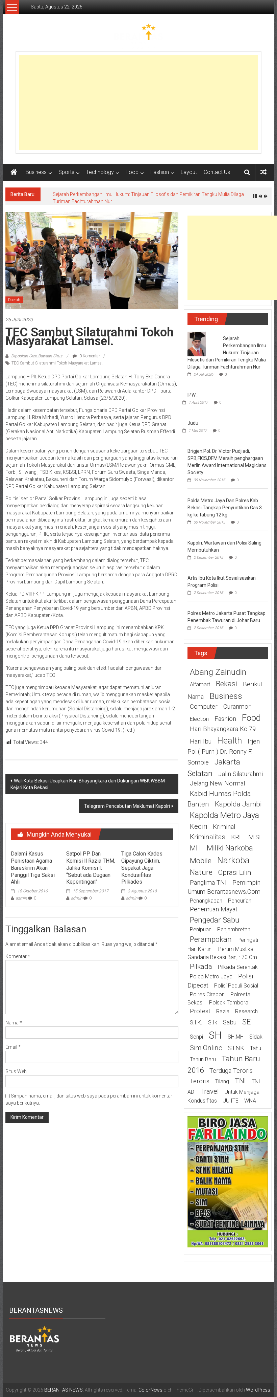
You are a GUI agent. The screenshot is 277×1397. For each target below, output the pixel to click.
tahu (255, 1048)
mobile (200, 860)
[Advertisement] (138, 102)
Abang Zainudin (218, 672)
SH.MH (236, 1037)
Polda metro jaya (211, 976)
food (251, 718)
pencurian (239, 900)
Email (13, 1047)
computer (204, 706)
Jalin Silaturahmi (240, 774)
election (199, 719)
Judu (192, 423)
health (229, 740)
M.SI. (255, 837)
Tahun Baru (203, 1059)
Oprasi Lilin (234, 872)
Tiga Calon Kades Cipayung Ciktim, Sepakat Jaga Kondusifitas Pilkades (141, 867)
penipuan (200, 929)
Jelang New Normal (217, 783)
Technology (100, 172)
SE (246, 1021)
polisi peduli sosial (236, 985)
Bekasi (226, 683)
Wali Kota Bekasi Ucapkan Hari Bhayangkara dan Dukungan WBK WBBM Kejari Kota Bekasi (87, 784)
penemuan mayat (213, 909)
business (225, 696)
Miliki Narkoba (230, 847)
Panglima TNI (208, 882)
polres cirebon (207, 994)
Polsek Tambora (228, 1002)
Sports (66, 172)
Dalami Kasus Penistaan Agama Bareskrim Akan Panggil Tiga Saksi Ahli (33, 867)
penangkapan (206, 900)
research (246, 1011)
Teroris (199, 1081)
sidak (255, 1037)
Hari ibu (200, 741)
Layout (189, 172)
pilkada (201, 966)
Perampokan (211, 939)
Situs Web (16, 1071)
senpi (196, 1037)
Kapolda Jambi (238, 804)
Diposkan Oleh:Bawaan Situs (36, 356)
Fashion (159, 172)
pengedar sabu (215, 919)
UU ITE (230, 1100)
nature (201, 872)
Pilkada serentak (238, 967)
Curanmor (237, 706)
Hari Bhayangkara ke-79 (223, 729)
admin (21, 898)
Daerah (14, 299)
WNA (250, 1100)
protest (200, 1011)
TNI (240, 1081)
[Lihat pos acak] (263, 172)
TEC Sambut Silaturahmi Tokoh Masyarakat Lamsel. (57, 363)
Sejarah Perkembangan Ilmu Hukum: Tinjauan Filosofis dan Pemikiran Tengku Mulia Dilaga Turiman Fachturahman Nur (226, 353)
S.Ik (212, 1022)
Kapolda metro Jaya (224, 815)
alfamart (200, 684)
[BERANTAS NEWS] (13, 172)
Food (132, 172)
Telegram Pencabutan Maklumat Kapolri (127, 806)
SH (215, 1035)
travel (209, 1091)
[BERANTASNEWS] (34, 1338)
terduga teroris (231, 1070)
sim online (206, 1048)
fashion (225, 719)
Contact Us (217, 172)
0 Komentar (89, 356)
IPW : (192, 395)
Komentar (17, 956)
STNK (236, 1048)
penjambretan (233, 929)
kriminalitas (207, 837)
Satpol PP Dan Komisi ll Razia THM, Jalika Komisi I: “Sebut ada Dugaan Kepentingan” (90, 867)
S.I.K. (196, 1022)
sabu (229, 1022)
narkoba (233, 860)
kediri (198, 826)
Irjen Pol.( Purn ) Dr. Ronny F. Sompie (223, 752)
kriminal (224, 826)
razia (222, 1011)
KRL (237, 837)
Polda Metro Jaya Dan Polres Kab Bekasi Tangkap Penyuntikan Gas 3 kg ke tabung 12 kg (224, 507)
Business (36, 172)
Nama (13, 1022)
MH (195, 848)
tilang (222, 1081)
